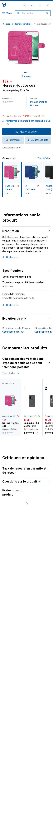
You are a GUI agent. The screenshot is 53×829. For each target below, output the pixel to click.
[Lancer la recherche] (18, 13)
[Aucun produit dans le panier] (47, 5)
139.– (7, 81)
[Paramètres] (24, 5)
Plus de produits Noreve (38, 102)
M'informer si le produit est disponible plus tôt (28, 122)
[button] (26, 116)
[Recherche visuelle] (47, 13)
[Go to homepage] (4, 5)
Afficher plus (12, 257)
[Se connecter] (32, 5)
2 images (26, 76)
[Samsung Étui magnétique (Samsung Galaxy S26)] (31, 407)
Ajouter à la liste (39, 140)
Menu (9, 13)
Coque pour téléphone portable (16, 24)
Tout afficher (44, 158)
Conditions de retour (13, 331)
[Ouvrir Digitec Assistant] (40, 5)
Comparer (15, 140)
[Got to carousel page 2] (27, 72)
